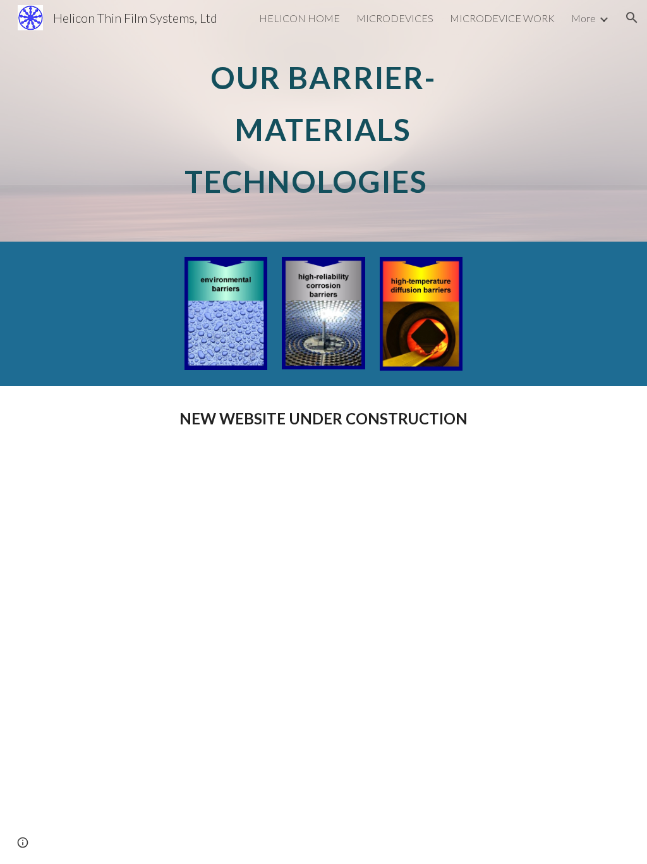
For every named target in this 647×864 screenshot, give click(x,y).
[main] (323, 121)
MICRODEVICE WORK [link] (502, 18)
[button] (632, 18)
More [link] (583, 18)
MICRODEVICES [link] (394, 18)
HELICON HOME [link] (299, 18)
